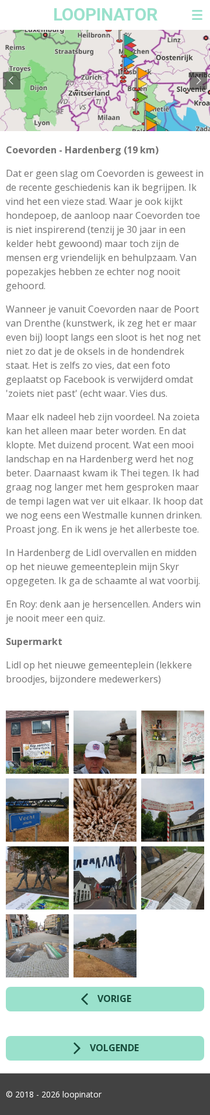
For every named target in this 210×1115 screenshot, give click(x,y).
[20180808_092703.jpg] (37, 810)
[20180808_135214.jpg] (105, 810)
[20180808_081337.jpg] (37, 742)
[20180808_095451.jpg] (105, 878)
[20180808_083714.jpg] (105, 742)
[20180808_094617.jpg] (105, 946)
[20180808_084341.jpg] (172, 742)
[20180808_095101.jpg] (172, 810)
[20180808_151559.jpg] (172, 878)
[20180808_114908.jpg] (37, 946)
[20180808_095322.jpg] (37, 878)
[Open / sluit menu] (197, 14)
